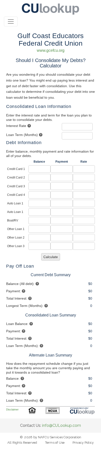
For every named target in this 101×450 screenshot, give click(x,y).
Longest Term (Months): (24, 306)
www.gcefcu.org (50, 50)
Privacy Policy (83, 442)
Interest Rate (16, 126)
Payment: (13, 291)
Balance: (13, 378)
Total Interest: (16, 298)
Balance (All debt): (20, 284)
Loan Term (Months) (22, 135)
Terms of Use (55, 442)
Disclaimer (12, 409)
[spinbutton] (77, 126)
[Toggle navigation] (11, 21)
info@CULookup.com (61, 425)
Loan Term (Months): (22, 346)
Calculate (50, 257)
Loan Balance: (17, 324)
